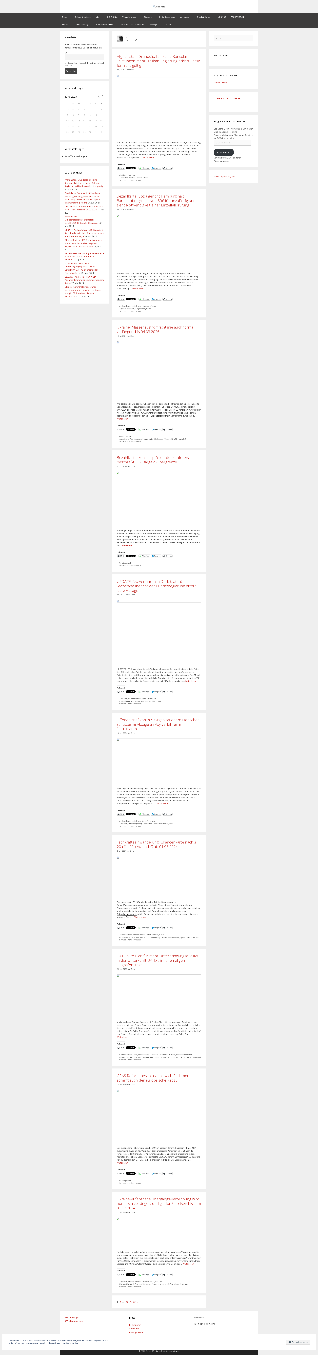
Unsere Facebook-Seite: (227, 98)
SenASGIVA (165, 1057)
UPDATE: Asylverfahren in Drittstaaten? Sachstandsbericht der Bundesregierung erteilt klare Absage (156, 586)
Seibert (157, 1057)
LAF (151, 1057)
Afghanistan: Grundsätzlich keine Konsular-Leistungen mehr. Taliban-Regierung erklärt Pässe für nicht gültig (158, 61)
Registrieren (135, 1324)
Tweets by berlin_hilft (224, 176)
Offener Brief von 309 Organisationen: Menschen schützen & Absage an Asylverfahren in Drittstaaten (158, 724)
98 (126, 1302)
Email (67, 52)
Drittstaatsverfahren (149, 701)
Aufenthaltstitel (139, 934)
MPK (159, 701)
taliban (145, 177)
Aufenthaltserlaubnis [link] (127, 914)
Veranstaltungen (129, 17)
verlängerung (182, 1284)
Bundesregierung (135, 823)
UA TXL (183, 1057)
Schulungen (153, 24)
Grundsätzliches (203, 17)
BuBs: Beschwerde (167, 17)
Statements (151, 699)
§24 (172, 439)
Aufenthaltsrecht (125, 934)
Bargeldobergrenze (143, 308)
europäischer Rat (126, 439)
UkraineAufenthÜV (169, 1284)
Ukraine (167, 439)
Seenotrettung (82, 24)
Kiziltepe (146, 1057)
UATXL (189, 1057)
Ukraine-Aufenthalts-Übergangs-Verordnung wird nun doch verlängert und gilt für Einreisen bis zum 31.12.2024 (159, 1203)
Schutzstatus (158, 439)
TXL (177, 1057)
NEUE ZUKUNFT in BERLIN (132, 24)
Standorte (154, 1054)
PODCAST (66, 24)
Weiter (134, 1302)
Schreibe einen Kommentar (130, 180)
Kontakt (169, 24)
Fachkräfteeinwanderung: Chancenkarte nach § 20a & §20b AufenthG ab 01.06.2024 (156, 844)
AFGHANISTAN (237, 17)
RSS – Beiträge (72, 1317)
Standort (148, 17)
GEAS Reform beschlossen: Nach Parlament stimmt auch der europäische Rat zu (154, 1078)
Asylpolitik (123, 306)
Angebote (184, 17)
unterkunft (197, 1057)
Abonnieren (223, 152)
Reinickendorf (143, 1054)
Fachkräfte (135, 937)
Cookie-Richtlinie (72, 1343)
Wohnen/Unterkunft (184, 1054)
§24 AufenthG (180, 439)
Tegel (172, 1057)
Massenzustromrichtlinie (143, 439)
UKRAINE (222, 17)
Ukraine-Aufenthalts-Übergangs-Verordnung (143, 1284)
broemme (138, 1057)
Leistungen (146, 306)
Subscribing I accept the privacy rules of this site (84, 64)
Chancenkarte (124, 937)
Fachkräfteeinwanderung (150, 937)
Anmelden (134, 1328)
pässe (139, 177)
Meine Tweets (220, 82)
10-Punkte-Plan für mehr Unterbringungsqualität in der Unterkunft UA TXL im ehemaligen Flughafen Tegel (158, 960)
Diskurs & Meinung (83, 17)
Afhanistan (123, 177)
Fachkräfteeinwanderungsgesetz (173, 937)
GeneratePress (172, 1351)
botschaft (132, 177)
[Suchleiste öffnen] (254, 24)
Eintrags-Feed (136, 1332)
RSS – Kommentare (74, 1321)
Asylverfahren (124, 701)
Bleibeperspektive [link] (159, 415)
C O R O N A (112, 17)
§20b (198, 937)
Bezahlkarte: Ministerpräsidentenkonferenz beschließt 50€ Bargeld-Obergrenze (153, 460)
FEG (188, 937)
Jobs (97, 17)
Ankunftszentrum (126, 1057)
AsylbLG (122, 308)
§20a (193, 937)
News (64, 17)
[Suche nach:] (233, 38)
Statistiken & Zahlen (104, 24)
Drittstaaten (135, 701)
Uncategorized (125, 563)
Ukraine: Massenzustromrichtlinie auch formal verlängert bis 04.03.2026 (155, 329)
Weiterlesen (148, 157)
